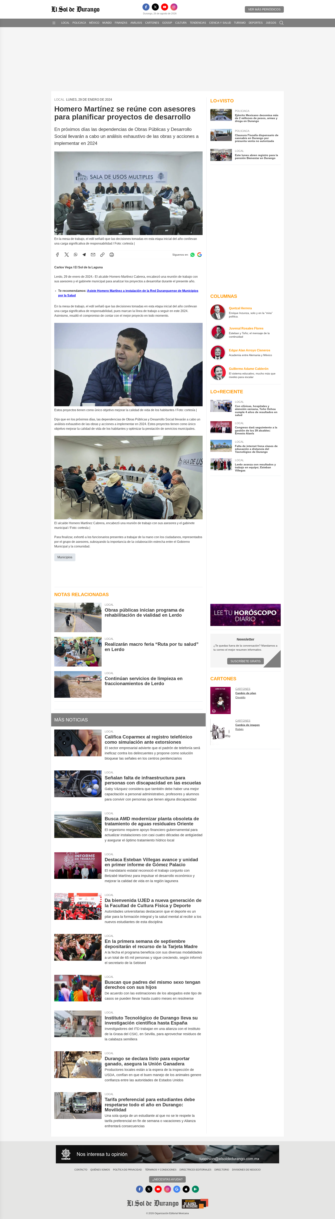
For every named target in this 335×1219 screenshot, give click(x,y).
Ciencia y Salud (220, 22)
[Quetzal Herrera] (218, 312)
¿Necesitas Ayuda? (167, 1179)
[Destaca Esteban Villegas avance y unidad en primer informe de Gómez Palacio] (78, 870)
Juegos (271, 22)
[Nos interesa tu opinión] (167, 1154)
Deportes (256, 22)
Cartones (152, 22)
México (94, 22)
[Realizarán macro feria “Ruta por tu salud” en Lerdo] (78, 652)
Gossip (167, 22)
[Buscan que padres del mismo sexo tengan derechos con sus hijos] (78, 990)
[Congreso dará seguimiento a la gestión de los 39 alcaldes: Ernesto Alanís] (221, 428)
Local (65, 22)
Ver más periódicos (264, 9)
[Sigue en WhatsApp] (192, 255)
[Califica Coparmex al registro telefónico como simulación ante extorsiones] (78, 748)
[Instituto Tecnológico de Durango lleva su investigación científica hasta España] (78, 1029)
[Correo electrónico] (93, 255)
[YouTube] (164, 6)
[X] (155, 6)
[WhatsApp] (75, 255)
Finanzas (121, 22)
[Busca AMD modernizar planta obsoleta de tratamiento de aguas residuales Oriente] (78, 829)
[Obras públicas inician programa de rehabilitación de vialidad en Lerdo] (78, 617)
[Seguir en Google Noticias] (199, 255)
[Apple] (186, 1189)
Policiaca (79, 22)
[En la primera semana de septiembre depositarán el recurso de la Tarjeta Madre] (78, 952)
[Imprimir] (112, 255)
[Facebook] (145, 6)
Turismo (240, 22)
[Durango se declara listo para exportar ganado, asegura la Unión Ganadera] (78, 1069)
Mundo (107, 22)
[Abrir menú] (54, 23)
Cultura (181, 22)
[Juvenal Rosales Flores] (218, 332)
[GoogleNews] (176, 1189)
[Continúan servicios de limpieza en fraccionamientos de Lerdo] (78, 684)
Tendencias (198, 22)
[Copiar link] (102, 255)
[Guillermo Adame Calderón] (218, 372)
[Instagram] (173, 6)
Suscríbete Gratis (246, 661)
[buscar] (281, 23)
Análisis (136, 22)
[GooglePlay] (195, 1189)
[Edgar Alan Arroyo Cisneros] (218, 352)
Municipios (64, 557)
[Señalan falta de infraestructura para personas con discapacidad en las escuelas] (78, 788)
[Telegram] (84, 255)
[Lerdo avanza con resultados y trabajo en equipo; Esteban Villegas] (221, 465)
